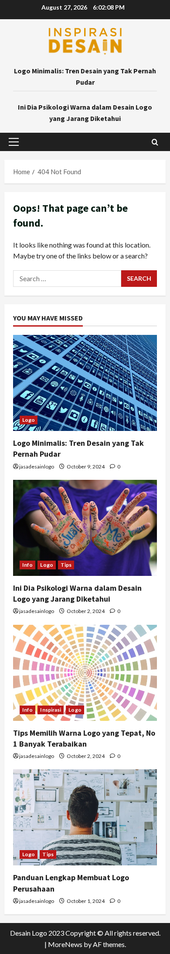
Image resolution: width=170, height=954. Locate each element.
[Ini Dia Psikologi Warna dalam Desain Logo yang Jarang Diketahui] (85, 528)
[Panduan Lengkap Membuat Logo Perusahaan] (85, 817)
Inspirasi (50, 709)
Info (27, 564)
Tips (66, 564)
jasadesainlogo (36, 466)
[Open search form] (155, 142)
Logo (28, 420)
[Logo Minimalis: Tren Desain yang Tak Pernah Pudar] (85, 383)
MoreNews (65, 944)
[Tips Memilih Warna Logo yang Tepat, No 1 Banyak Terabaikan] (85, 673)
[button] (13, 142)
